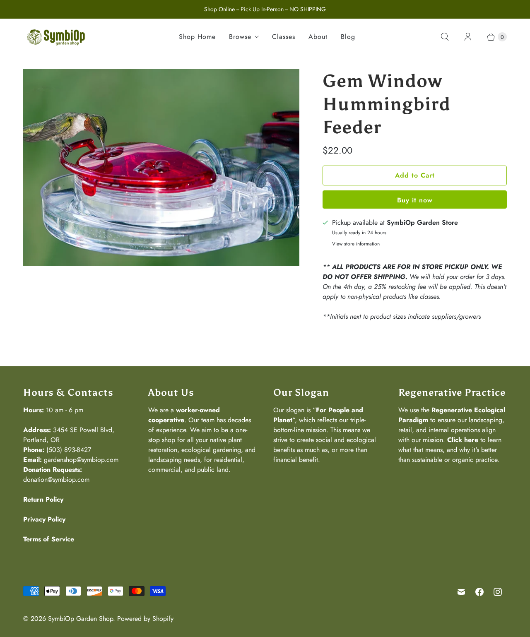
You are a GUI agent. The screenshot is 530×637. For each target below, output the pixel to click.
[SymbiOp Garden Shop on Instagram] (498, 591)
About (318, 36)
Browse (240, 36)
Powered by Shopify (145, 618)
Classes (283, 36)
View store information (356, 244)
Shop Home (197, 36)
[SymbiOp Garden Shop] (56, 37)
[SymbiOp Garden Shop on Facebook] (479, 591)
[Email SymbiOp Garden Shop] (461, 591)
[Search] (444, 37)
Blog (348, 36)
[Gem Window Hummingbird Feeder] (161, 168)
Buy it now (415, 200)
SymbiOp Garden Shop (80, 618)
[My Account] (467, 37)
